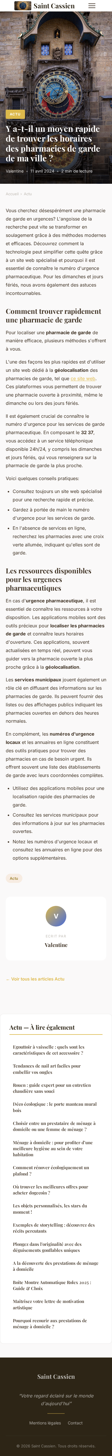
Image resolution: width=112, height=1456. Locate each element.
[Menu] (92, 5)
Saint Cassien (54, 5)
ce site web (83, 378)
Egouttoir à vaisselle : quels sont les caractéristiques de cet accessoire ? (48, 1050)
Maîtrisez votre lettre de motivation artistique (48, 1304)
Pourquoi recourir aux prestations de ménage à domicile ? (50, 1323)
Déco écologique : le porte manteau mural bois (55, 1107)
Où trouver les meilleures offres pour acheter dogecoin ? (50, 1190)
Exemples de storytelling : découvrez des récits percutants (54, 1228)
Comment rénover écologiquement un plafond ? (51, 1170)
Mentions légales (45, 1422)
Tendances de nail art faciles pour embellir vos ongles (47, 1069)
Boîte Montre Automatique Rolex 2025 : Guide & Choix (52, 1285)
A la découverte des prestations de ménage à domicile (56, 1266)
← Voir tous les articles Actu (35, 979)
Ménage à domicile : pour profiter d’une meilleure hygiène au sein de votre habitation (53, 1149)
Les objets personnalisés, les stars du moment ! (50, 1209)
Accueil (12, 194)
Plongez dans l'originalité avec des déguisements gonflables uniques (47, 1247)
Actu (15, 114)
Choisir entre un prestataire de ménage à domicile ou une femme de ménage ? (54, 1126)
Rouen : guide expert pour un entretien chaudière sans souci (52, 1088)
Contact (75, 1422)
